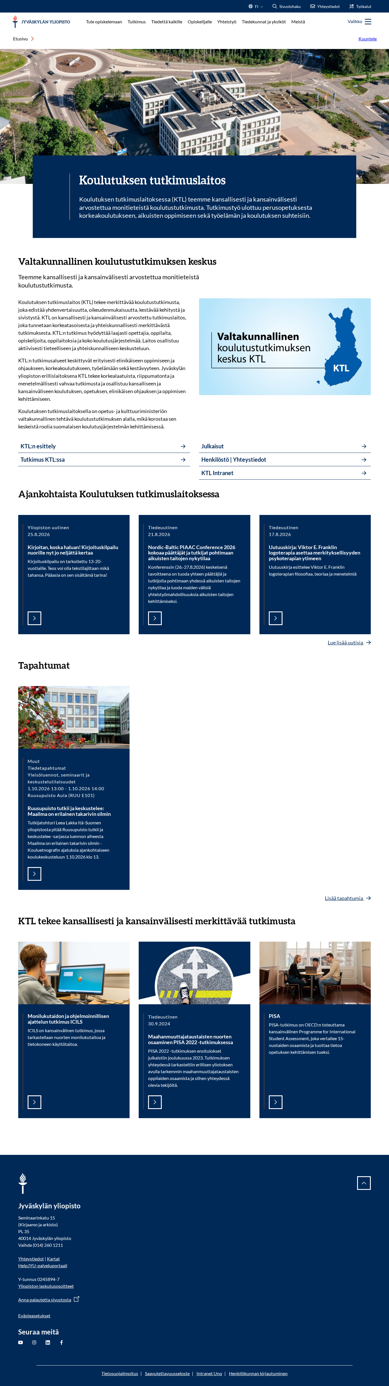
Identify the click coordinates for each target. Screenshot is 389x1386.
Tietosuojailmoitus (119, 1373)
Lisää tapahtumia (344, 898)
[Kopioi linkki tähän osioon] (222, 260)
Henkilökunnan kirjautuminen (258, 1373)
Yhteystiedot (31, 1258)
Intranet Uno (209, 1373)
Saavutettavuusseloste (167, 1373)
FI (257, 8)
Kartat (53, 1258)
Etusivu (20, 38)
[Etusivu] (41, 21)
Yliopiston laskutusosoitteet (46, 1286)
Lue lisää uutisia (346, 642)
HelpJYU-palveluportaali (42, 1265)
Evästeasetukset (34, 1315)
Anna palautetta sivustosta (44, 1299)
